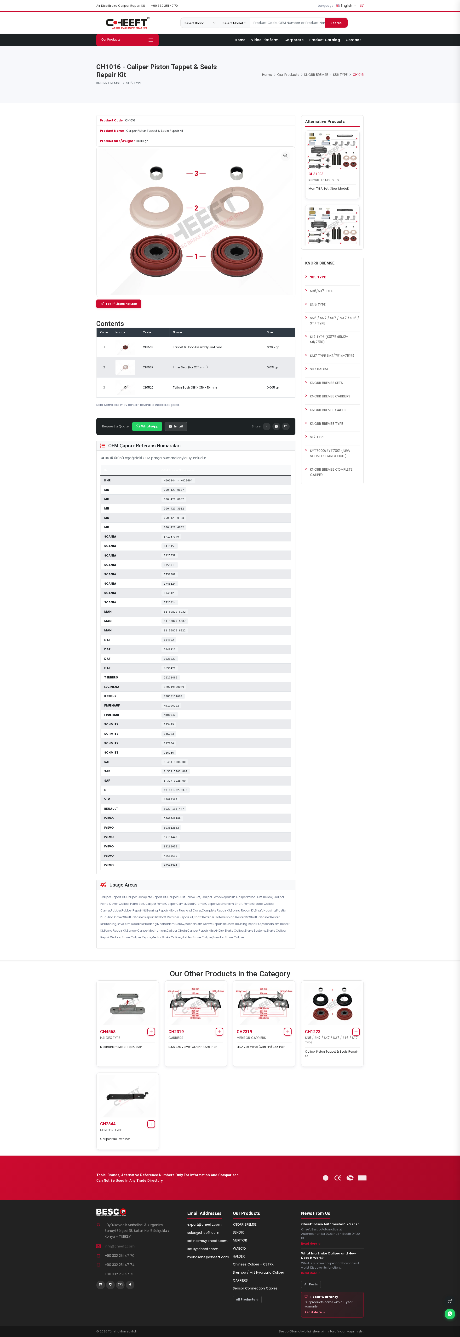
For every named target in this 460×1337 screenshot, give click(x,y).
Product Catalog (324, 39)
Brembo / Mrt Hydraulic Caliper (258, 1272)
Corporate (294, 39)
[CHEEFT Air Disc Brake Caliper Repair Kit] (127, 23)
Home (240, 39)
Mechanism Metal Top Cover (121, 1047)
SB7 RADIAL (319, 369)
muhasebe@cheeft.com (208, 1257)
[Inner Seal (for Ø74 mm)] (125, 367)
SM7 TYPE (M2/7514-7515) (332, 355)
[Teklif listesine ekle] (151, 1032)
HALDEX (239, 1256)
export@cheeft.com (204, 1224)
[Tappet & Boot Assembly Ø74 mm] (125, 347)
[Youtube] (120, 1285)
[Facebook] (130, 1285)
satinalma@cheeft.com (207, 1240)
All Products (246, 1299)
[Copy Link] (286, 426)
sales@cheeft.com (203, 1232)
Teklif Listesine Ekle (121, 303)
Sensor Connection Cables (255, 1288)
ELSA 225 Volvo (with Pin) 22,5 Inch (192, 1047)
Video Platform (264, 39)
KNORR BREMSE (108, 83)
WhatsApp (149, 426)
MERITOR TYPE (111, 1130)
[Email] (276, 426)
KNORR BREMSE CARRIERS (330, 396)
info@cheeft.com (120, 1246)
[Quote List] (362, 5)
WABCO (239, 1248)
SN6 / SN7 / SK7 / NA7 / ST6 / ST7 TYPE (334, 321)
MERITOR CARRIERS (251, 1038)
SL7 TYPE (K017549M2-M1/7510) (329, 339)
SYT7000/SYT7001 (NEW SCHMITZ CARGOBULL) (330, 453)
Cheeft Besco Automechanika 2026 (330, 1224)
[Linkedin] (100, 1285)
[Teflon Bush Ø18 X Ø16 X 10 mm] (125, 387)
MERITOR (240, 1240)
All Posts (311, 1284)
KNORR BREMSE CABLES (328, 410)
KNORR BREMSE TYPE (326, 423)
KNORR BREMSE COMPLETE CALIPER (331, 472)
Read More (309, 1244)
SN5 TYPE (318, 304)
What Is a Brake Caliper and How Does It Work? (328, 1255)
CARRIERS (175, 1038)
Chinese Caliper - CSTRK (253, 1264)
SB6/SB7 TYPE (321, 290)
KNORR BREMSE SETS (324, 180)
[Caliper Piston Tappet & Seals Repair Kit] (285, 156)
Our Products (288, 74)
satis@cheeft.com (202, 1249)
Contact (353, 39)
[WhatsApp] (266, 426)
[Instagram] (110, 1285)
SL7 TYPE (317, 437)
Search (336, 23)
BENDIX (238, 1232)
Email (178, 426)
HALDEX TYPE (110, 1038)
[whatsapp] (450, 1314)
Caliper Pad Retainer (115, 1139)
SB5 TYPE (134, 83)
